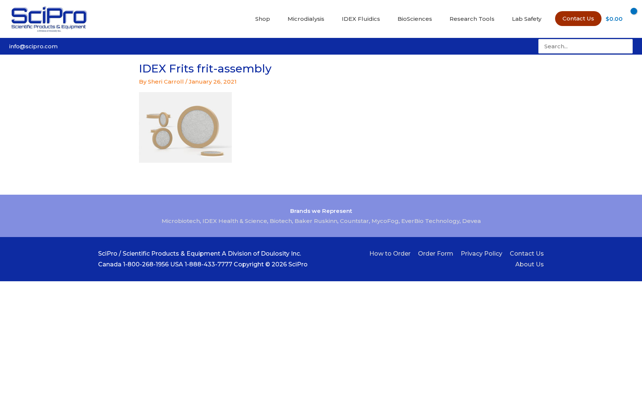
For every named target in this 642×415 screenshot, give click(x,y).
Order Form (435, 253)
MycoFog (385, 220)
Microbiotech (181, 220)
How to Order (390, 253)
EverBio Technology (430, 220)
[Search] (627, 46)
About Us (529, 264)
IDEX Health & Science (234, 220)
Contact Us (527, 253)
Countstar (354, 220)
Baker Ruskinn (316, 220)
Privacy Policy (481, 253)
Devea (471, 220)
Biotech (281, 220)
